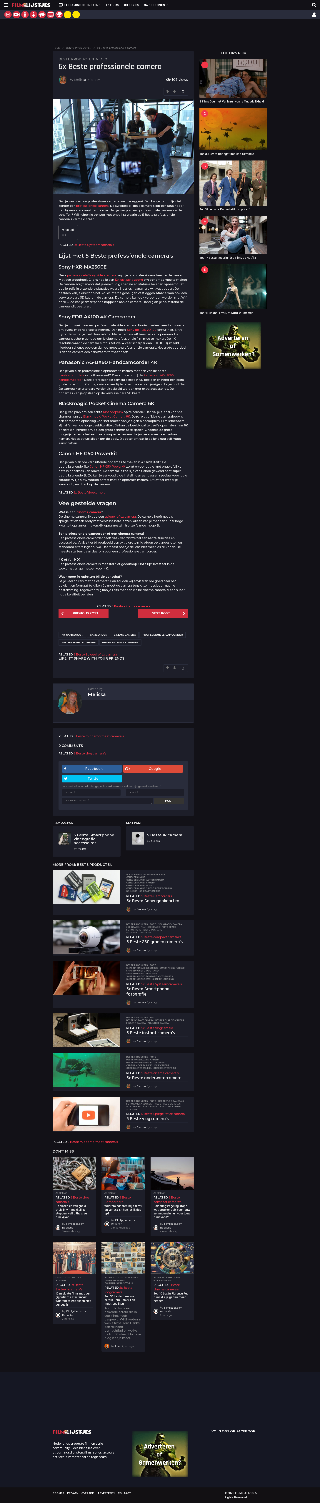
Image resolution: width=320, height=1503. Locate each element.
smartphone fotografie (141, 973)
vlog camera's (172, 1104)
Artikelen (61, 1193)
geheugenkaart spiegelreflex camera (149, 888)
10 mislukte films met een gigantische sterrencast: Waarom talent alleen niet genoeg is (73, 1299)
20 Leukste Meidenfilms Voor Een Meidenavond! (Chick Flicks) (293, 1407)
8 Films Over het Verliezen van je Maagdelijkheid (231, 101)
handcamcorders (71, 375)
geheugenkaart (136, 877)
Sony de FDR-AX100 (141, 330)
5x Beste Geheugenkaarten (152, 901)
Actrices (159, 1278)
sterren (61, 1280)
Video (101, 59)
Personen (157, 5)
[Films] (8, 14)
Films (114, 5)
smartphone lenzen (138, 979)
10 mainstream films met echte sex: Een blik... (219, 1413)
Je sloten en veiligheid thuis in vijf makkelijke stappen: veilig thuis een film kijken (72, 1211)
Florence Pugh (162, 1280)
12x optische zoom (129, 280)
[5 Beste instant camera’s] (86, 1030)
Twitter (94, 779)
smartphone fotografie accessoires (149, 976)
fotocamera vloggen (139, 1104)
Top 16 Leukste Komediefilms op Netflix (226, 209)
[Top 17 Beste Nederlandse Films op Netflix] (233, 235)
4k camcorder (72, 634)
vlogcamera (150, 1106)
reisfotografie (152, 930)
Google (155, 769)
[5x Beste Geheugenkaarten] (86, 887)
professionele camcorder (162, 634)
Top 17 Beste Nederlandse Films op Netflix (227, 258)
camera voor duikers (139, 1065)
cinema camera (88, 512)
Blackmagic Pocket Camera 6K (106, 416)
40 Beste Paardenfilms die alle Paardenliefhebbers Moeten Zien (256, 1407)
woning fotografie (138, 932)
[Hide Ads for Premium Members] (76, 14)
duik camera (161, 1065)
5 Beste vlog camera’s (90, 753)
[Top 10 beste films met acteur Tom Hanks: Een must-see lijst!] (123, 1258)
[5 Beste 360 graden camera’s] (86, 937)
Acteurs (109, 1278)
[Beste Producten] (59, 14)
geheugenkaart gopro (140, 885)
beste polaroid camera (169, 1020)
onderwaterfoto (164, 1068)
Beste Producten (76, 59)
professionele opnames (120, 642)
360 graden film (136, 927)
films (67, 1278)
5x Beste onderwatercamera (153, 1078)
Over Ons (87, 1493)
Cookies (58, 1493)
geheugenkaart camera (140, 883)
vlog (158, 1104)
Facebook (94, 769)
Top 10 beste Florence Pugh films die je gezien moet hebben (172, 1297)
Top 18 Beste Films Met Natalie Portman (226, 313)
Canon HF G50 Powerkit (107, 466)
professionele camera (92, 206)
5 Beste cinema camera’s (130, 606)
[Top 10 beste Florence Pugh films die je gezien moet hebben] (172, 1258)
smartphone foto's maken (142, 971)
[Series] (16, 14)
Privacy (72, 1493)
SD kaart (132, 891)
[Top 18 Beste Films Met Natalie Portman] (233, 286)
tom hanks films (114, 1280)
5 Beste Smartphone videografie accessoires (94, 839)
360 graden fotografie (161, 927)
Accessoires (134, 874)
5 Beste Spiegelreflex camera (95, 654)
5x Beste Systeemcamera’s (94, 245)
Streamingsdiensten (81, 5)
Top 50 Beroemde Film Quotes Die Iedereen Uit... (71, 1408)
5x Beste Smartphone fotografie (147, 991)
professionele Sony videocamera (91, 275)
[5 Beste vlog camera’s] (86, 1114)
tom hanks (131, 1278)
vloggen (131, 1109)
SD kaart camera (149, 891)
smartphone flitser (172, 968)
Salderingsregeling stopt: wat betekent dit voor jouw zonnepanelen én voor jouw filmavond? (172, 1211)
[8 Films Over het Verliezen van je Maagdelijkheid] (233, 78)
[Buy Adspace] (67, 14)
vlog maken (133, 1106)
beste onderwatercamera (142, 1060)
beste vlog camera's (171, 1101)
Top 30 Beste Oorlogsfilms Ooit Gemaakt (226, 154)
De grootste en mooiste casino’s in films (108, 1413)
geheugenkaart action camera (145, 880)
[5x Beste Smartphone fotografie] (86, 978)
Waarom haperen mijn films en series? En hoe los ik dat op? (123, 1210)
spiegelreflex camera (120, 516)
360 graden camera (170, 924)
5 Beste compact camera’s (161, 937)
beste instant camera (140, 1020)
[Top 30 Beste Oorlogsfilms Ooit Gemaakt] (233, 129)
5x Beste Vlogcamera (89, 492)
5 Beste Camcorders (156, 896)
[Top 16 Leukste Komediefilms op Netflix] (233, 183)
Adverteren (106, 1493)
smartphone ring (163, 979)
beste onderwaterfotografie (145, 1062)
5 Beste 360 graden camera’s (154, 942)
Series (134, 5)
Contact (124, 1493)
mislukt (76, 1278)
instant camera (136, 1023)
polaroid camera (158, 1023)
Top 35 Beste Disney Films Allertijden (145, 1407)
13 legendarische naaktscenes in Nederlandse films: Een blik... (182, 1416)
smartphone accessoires (142, 968)
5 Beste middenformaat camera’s (99, 736)
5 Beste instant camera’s (150, 1033)
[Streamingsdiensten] (50, 14)
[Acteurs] (25, 14)
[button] (6, 5)
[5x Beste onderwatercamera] (86, 1070)
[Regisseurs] (42, 14)
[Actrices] (33, 14)
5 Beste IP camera (164, 835)
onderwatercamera (138, 1068)
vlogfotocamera (170, 1106)
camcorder (98, 634)
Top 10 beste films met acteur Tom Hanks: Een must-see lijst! (120, 1300)
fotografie (133, 930)
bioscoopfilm (113, 412)
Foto (153, 924)
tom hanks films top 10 (118, 1283)
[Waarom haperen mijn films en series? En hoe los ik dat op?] (123, 1173)
